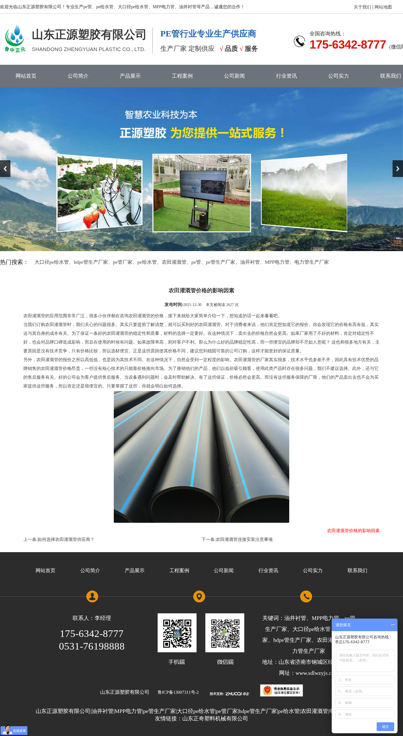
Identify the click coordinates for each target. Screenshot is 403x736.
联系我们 (357, 570)
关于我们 (363, 7)
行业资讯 (286, 76)
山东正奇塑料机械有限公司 (215, 718)
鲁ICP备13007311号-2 (178, 692)
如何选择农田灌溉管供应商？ (66, 539)
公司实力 (338, 76)
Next (398, 168)
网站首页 (26, 76)
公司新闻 (234, 76)
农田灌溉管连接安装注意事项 (244, 539)
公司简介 (78, 76)
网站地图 (382, 7)
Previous (5, 168)
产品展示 (130, 76)
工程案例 (182, 76)
